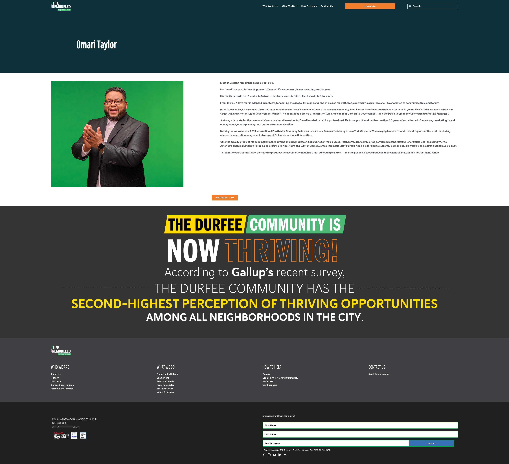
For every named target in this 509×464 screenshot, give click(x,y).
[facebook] (264, 454)
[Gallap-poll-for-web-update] (254, 207)
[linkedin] (279, 454)
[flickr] (285, 454)
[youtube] (274, 454)
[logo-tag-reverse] (61, 2)
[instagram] (269, 454)
